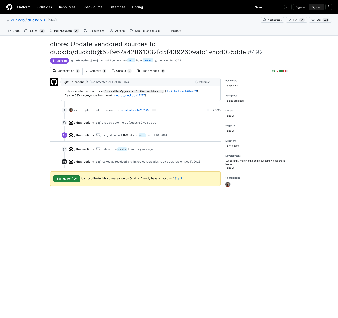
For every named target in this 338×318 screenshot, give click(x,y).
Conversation (70, 70)
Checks (125, 70)
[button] (215, 82)
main (131, 60)
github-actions (74, 82)
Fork (298, 19)
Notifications (275, 19)
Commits (99, 70)
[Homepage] (9, 7)
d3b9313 (216, 110)
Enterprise (117, 7)
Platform (23, 7)
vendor (148, 60)
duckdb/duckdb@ (135, 110)
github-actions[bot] (84, 60)
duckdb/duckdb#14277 (129, 95)
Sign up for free (67, 178)
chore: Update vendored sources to (96, 110)
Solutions (44, 7)
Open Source (92, 7)
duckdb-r (36, 20)
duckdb (18, 20)
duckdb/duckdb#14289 (181, 91)
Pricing (137, 7)
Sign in (179, 178)
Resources (67, 7)
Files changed (154, 70)
